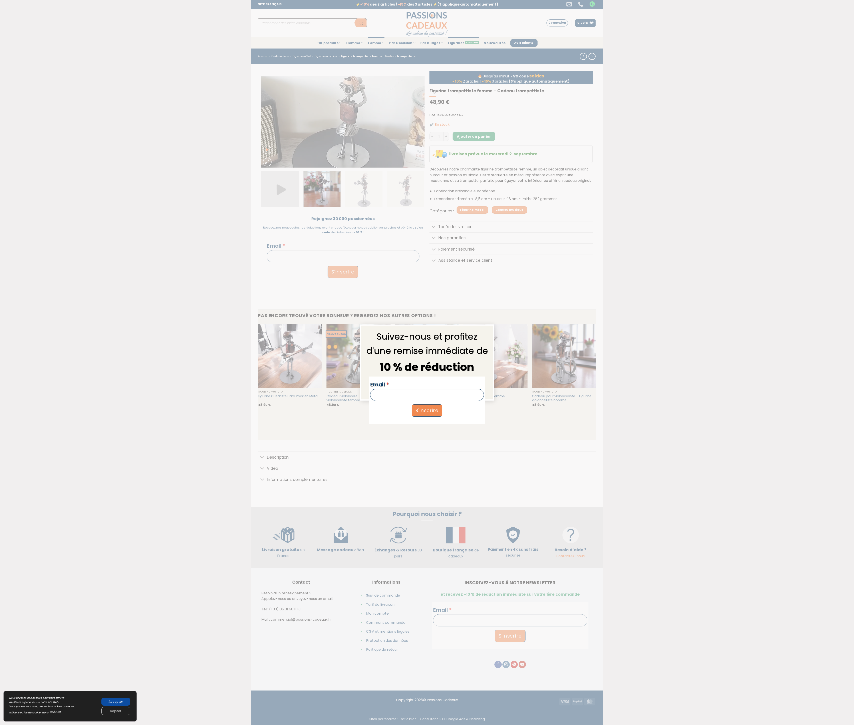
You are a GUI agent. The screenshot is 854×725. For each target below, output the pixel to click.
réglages (55, 711)
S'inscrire (427, 410)
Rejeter (115, 711)
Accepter (116, 701)
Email (379, 384)
